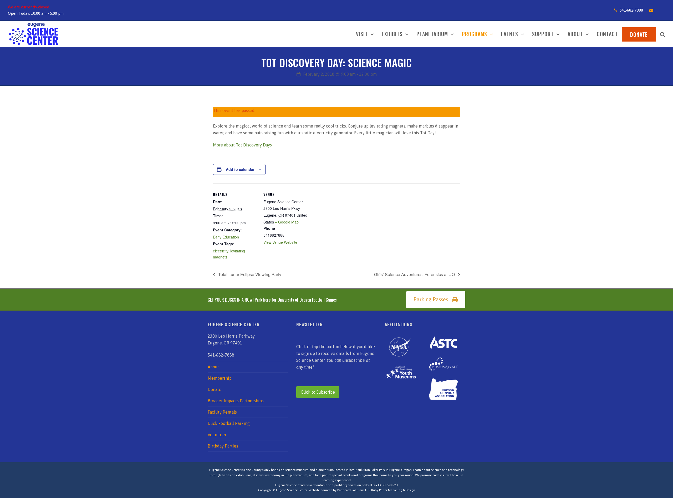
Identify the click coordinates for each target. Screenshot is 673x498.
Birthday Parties (223, 446)
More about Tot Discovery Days (242, 145)
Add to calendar (240, 169)
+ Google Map (287, 222)
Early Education (226, 237)
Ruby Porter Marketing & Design (393, 490)
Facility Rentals (222, 412)
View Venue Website (280, 242)
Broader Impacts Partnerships (236, 400)
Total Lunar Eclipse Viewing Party (249, 274)
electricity (220, 250)
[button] (662, 33)
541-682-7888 (631, 10)
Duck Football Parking (229, 423)
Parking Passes (431, 299)
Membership (220, 378)
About (213, 366)
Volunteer (217, 434)
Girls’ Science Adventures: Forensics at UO (415, 274)
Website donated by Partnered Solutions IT (338, 490)
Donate (214, 389)
